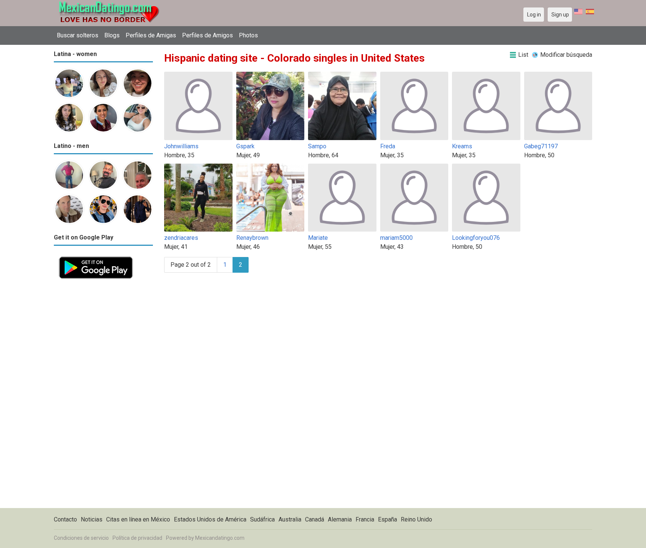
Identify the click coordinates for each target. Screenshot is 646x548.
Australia (290, 519)
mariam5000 (396, 237)
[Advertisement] (103, 396)
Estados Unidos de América (210, 519)
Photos (248, 35)
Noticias (91, 519)
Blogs (112, 35)
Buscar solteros (77, 35)
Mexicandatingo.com (219, 538)
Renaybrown (252, 237)
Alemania (340, 519)
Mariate (318, 237)
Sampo (317, 146)
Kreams (462, 146)
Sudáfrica (262, 519)
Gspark (245, 146)
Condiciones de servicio (81, 538)
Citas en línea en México (138, 519)
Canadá (314, 519)
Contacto (65, 519)
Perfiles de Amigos (207, 35)
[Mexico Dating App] (96, 255)
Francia (365, 519)
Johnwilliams (181, 146)
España (387, 519)
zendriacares (181, 237)
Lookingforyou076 (476, 237)
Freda (387, 146)
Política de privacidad (137, 538)
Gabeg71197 (541, 146)
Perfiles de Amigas (151, 35)
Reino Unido (416, 519)
